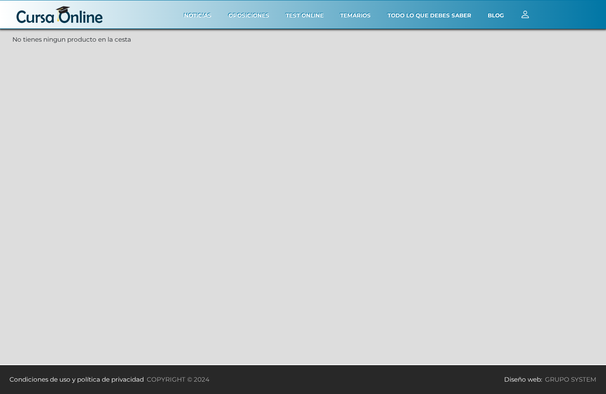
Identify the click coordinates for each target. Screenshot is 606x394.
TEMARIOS (355, 15)
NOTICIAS (197, 15)
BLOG (496, 15)
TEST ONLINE (305, 15)
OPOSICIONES (248, 15)
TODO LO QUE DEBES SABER (429, 15)
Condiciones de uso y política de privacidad (76, 379)
